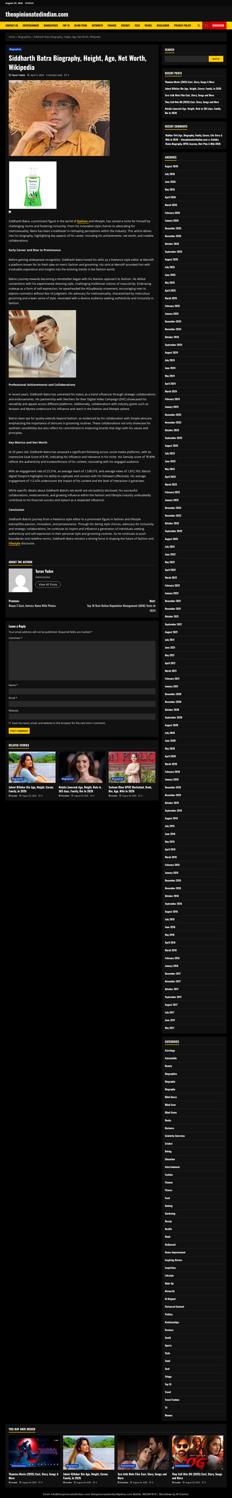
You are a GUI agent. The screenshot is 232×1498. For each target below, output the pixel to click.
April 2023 (170, 477)
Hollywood (170, 1244)
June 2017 (170, 1020)
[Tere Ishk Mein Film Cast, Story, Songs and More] (143, 1452)
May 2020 (170, 748)
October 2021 (172, 616)
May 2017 (169, 1028)
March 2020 (171, 764)
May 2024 (170, 376)
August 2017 (171, 1005)
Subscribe (218, 25)
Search (169, 50)
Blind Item (170, 1105)
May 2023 (170, 469)
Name (13, 685)
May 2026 (170, 189)
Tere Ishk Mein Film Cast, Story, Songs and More (189, 95)
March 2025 (171, 298)
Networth (97, 25)
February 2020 (172, 772)
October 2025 (172, 244)
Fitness (168, 1190)
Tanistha (65, 795)
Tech (137, 25)
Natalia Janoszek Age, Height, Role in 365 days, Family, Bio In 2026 (80, 789)
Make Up (169, 1283)
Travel (148, 25)
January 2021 (171, 686)
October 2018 (172, 896)
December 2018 (173, 880)
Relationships (172, 1322)
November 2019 (173, 795)
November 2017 (173, 981)
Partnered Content (174, 1306)
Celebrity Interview (175, 1136)
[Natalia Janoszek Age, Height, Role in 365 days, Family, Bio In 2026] (82, 767)
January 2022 (171, 593)
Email (13, 698)
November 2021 (173, 609)
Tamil (167, 1361)
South (168, 1338)
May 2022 (170, 562)
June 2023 (170, 461)
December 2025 (173, 228)
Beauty (168, 1066)
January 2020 (172, 779)
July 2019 (170, 826)
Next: (121, 606)
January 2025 (171, 314)
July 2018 (169, 919)
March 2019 (171, 857)
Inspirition (170, 1268)
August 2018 (171, 911)
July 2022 (170, 546)
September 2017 (173, 997)
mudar (14, 795)
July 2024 (170, 360)
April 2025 (170, 290)
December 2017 (173, 973)
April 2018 (170, 942)
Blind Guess (171, 1097)
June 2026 (170, 182)
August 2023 (171, 445)
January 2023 (171, 500)
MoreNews (165, 1494)
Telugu (168, 1376)
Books (168, 1120)
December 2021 (173, 601)
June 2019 (170, 834)
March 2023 (171, 484)
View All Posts (48, 584)
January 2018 (171, 966)
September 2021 (173, 624)
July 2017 (169, 1012)
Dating (168, 1151)
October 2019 (172, 803)
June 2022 (170, 554)
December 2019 (173, 787)
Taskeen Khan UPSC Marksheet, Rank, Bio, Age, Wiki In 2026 (130, 789)
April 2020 (170, 756)
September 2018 (173, 903)
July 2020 (170, 733)
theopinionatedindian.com (37, 13)
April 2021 (170, 663)
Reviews (169, 1330)
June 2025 (170, 275)
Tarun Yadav (18, 75)
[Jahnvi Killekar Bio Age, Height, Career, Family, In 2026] (32, 767)
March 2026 (171, 205)
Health (168, 1229)
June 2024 (170, 368)
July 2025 (170, 267)
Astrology (170, 1050)
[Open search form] (199, 25)
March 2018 (171, 950)
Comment (16, 638)
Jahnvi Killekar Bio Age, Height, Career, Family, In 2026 (31, 789)
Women (168, 1415)
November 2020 (173, 702)
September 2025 (173, 251)
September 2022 (173, 531)
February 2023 (172, 492)
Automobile (171, 1058)
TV (166, 1407)
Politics (169, 1314)
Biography (170, 1081)
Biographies (51, 25)
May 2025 (170, 282)
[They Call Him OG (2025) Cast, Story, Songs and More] (197, 1452)
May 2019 (170, 841)
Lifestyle (169, 1275)
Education (170, 1159)
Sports (168, 1345)
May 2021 (169, 655)
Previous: (32, 603)
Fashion (169, 1174)
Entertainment (31, 25)
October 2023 (172, 430)
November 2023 (173, 422)
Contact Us (12, 25)
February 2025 (172, 306)
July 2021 (169, 640)
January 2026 (172, 220)
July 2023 (170, 453)
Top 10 (66, 25)
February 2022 (172, 585)
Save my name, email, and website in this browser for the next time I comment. (59, 723)
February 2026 (172, 213)
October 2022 (172, 523)
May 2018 (169, 935)
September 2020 (173, 717)
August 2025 (171, 259)
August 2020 (171, 725)
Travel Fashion (172, 1400)
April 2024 (170, 383)
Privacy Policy (182, 25)
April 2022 (170, 570)
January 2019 (171, 873)
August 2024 (171, 352)
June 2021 (170, 647)
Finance (112, 25)
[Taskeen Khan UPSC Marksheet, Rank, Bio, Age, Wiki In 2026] (132, 767)
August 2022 (171, 539)
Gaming (169, 1206)
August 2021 (171, 632)
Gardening (170, 1213)
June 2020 (170, 740)
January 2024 (171, 407)
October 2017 (171, 989)
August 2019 (171, 818)
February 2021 (172, 678)
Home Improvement (175, 1252)
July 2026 (170, 174)
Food (167, 1198)
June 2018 (170, 927)
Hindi (167, 1237)
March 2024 (171, 391)
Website (13, 710)
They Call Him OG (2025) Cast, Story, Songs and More (192, 102)
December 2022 (173, 508)
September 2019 (173, 810)
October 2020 (172, 710)
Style (167, 1353)
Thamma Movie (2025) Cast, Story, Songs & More (189, 82)
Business (169, 1128)
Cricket (125, 25)
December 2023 (173, 415)
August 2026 (171, 166)
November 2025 (173, 236)
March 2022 (171, 577)
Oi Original (170, 1299)
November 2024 (173, 329)
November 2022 (173, 515)
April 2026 (170, 197)
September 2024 (173, 345)
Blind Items (80, 25)
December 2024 (173, 321)
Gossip (168, 1221)
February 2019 (172, 865)
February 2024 (172, 399)
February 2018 (172, 958)
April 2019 (170, 849)
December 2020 (173, 694)
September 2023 (173, 438)
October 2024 (172, 337)
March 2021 (171, 671)
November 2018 (173, 888)
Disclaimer (163, 25)
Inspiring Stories (173, 1260)
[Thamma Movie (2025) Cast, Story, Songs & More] (34, 1452)
